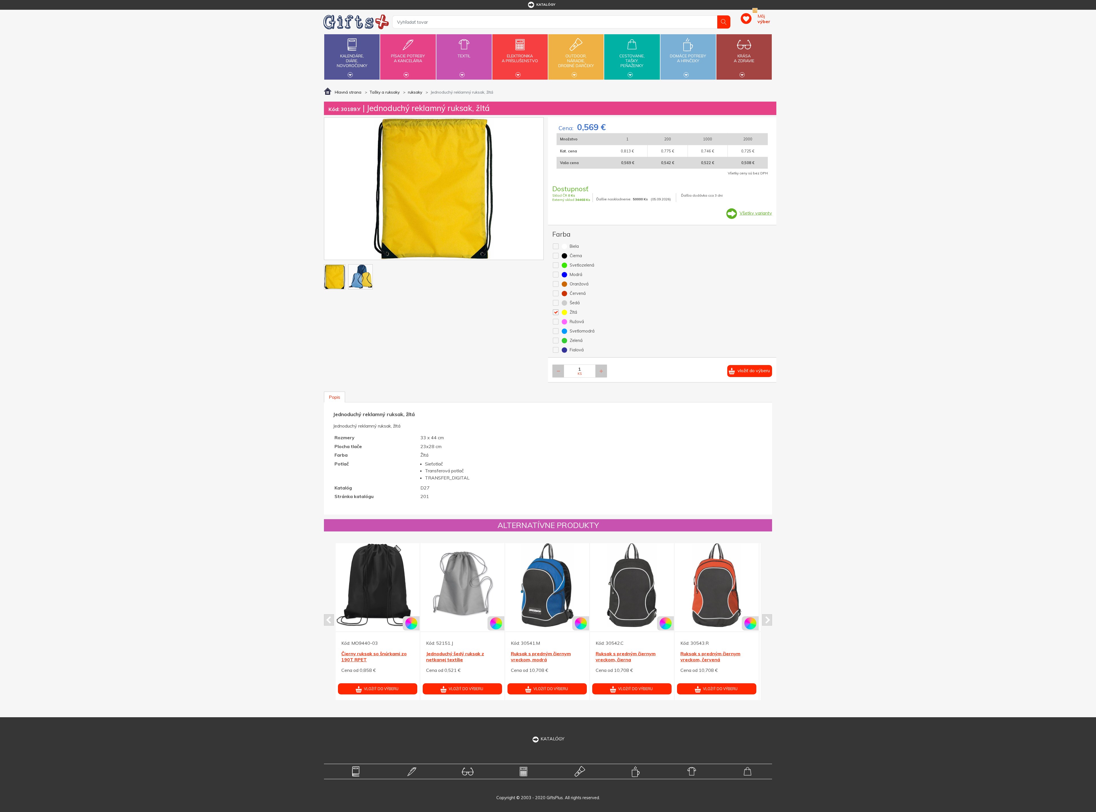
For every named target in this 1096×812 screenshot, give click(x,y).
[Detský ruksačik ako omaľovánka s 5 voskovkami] (547, 585)
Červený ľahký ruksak (450, 653)
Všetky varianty (756, 213)
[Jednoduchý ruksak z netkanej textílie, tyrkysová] (632, 585)
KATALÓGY (552, 739)
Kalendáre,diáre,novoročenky (352, 60)
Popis (334, 397)
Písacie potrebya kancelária (408, 58)
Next (767, 620)
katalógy (545, 4)
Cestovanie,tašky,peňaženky (632, 60)
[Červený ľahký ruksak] (462, 585)
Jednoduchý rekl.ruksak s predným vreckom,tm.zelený (712, 656)
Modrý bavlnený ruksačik (369, 653)
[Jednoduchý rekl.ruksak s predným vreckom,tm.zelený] (717, 585)
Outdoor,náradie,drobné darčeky (576, 60)
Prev (329, 620)
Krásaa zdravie (744, 58)
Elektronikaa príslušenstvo (520, 58)
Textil (464, 56)
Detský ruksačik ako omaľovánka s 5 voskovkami (542, 656)
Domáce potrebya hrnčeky (688, 58)
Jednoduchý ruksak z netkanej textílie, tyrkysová (629, 656)
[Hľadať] (723, 22)
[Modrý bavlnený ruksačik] (378, 585)
